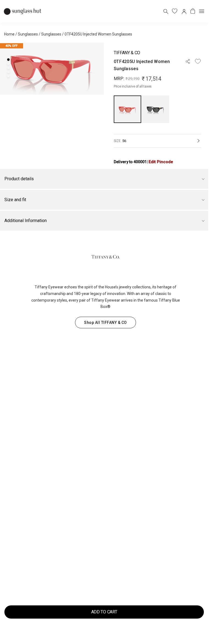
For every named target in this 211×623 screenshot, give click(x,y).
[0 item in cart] (193, 11)
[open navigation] (201, 11)
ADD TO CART (104, 611)
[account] (184, 11)
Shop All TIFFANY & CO (105, 322)
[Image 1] (8, 59)
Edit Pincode (161, 161)
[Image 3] (8, 68)
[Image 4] (8, 72)
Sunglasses (28, 34)
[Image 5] (8, 76)
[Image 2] (8, 63)
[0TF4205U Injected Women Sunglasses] (127, 109)
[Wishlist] (198, 61)
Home (9, 34)
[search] (165, 11)
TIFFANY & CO (127, 52)
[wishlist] (174, 11)
